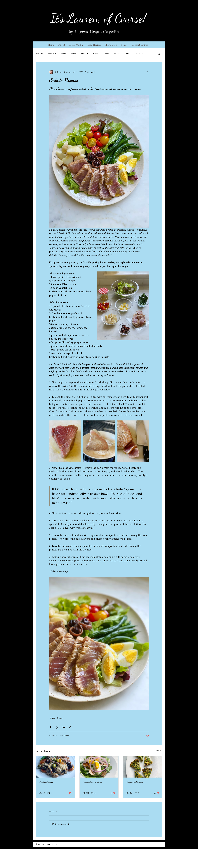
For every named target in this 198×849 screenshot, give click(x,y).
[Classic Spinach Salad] (99, 767)
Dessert (84, 53)
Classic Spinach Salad (92, 782)
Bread (95, 53)
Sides (73, 53)
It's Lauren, (75, 18)
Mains (63, 53)
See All (159, 750)
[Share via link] (70, 727)
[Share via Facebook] (50, 727)
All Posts (39, 53)
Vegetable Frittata (134, 782)
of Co (113, 18)
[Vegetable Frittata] (142, 767)
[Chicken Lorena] (55, 767)
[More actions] (147, 72)
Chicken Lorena (46, 782)
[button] (61, 45)
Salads (116, 53)
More (138, 53)
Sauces (127, 53)
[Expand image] (65, 441)
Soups (106, 53)
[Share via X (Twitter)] (57, 727)
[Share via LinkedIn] (63, 727)
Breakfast (52, 53)
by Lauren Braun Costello (94, 31)
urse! (135, 18)
